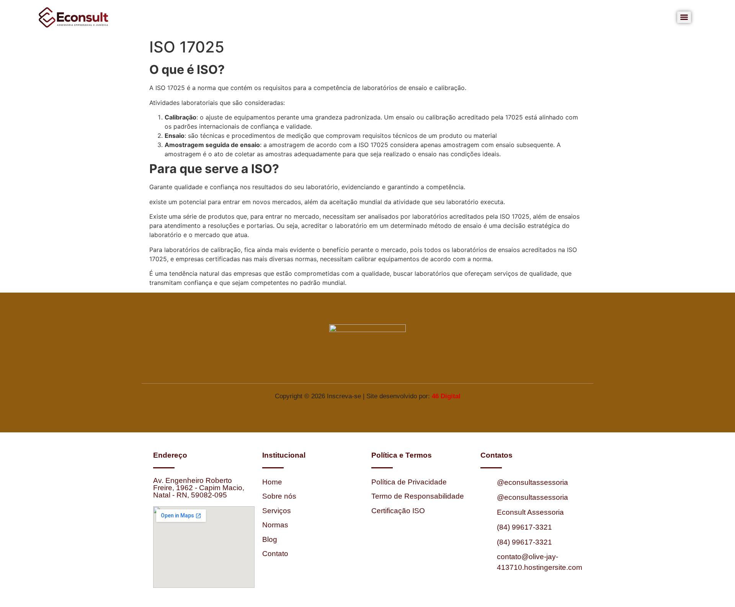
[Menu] (684, 17)
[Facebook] (346, 366)
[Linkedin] (388, 366)
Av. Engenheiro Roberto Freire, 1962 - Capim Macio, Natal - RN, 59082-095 (198, 487)
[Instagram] (367, 366)
